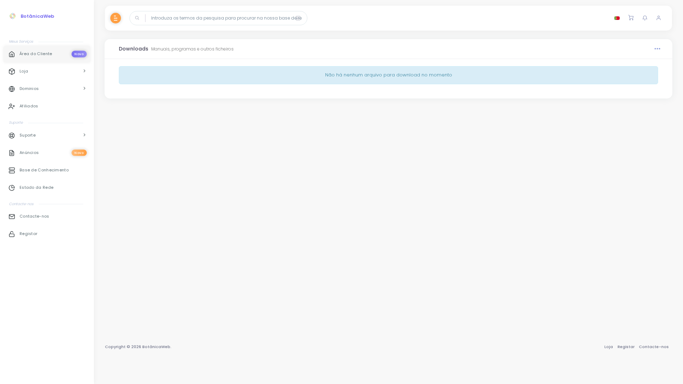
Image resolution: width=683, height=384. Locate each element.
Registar (626, 347)
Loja (608, 347)
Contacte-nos (654, 347)
